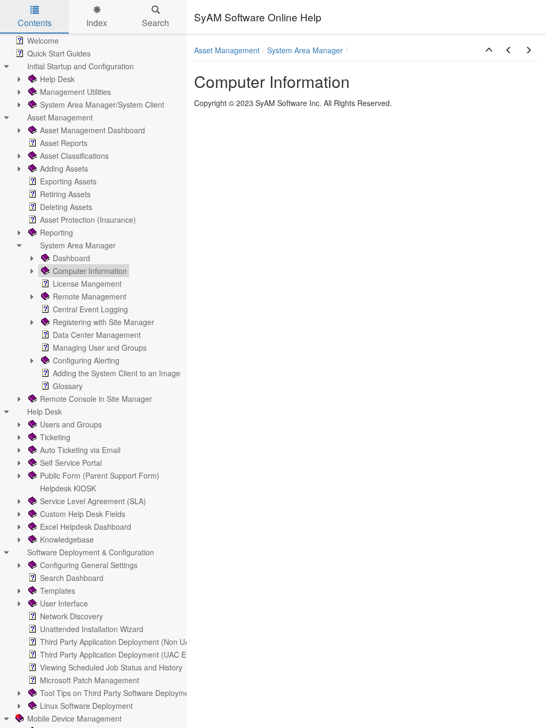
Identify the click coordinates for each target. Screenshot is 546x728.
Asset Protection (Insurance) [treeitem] (88, 219)
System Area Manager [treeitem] (78, 245)
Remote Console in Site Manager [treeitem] (96, 398)
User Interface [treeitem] (64, 603)
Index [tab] (96, 23)
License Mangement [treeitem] (87, 283)
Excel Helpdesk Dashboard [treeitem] (85, 526)
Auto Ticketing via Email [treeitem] (80, 449)
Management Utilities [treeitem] (75, 91)
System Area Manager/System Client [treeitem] (102, 104)
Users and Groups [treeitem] (71, 424)
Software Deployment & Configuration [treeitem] (90, 552)
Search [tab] (155, 23)
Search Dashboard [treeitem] (71, 577)
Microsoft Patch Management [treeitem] (89, 680)
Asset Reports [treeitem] (63, 142)
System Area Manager (305, 50)
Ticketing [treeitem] (55, 437)
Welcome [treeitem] (43, 40)
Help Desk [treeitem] (57, 79)
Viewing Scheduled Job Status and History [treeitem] (111, 667)
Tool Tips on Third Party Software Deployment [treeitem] (118, 692)
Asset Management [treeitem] (60, 117)
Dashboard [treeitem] (71, 258)
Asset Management (227, 50)
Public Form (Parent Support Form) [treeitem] (99, 475)
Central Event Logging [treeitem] (90, 309)
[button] (489, 50)
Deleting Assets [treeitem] (66, 206)
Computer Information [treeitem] (90, 270)
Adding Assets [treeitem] (64, 168)
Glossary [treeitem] (68, 386)
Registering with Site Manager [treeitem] (103, 322)
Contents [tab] (35, 23)
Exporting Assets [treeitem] (68, 181)
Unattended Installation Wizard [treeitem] (91, 629)
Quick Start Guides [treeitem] (59, 53)
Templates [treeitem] (57, 590)
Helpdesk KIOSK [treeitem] (68, 488)
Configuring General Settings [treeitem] (89, 565)
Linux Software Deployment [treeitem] (86, 705)
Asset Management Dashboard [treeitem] (92, 130)
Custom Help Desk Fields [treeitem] (82, 513)
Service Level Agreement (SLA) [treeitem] (93, 501)
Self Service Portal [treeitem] (71, 462)
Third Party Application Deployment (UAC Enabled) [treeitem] (126, 654)
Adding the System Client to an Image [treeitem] (116, 373)
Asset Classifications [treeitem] (74, 155)
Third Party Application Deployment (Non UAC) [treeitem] (119, 641)
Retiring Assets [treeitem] (65, 194)
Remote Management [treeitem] (89, 296)
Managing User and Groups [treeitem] (100, 347)
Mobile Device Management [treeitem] (74, 718)
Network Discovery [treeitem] (71, 616)
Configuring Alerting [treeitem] (86, 360)
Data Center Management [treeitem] (97, 334)
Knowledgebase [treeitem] (67, 539)
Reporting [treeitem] (56, 232)
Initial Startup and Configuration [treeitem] (80, 66)
